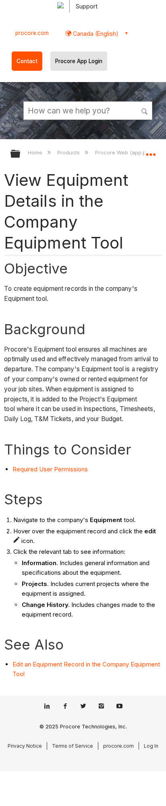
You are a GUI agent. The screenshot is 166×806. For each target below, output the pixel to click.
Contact (27, 61)
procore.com (32, 33)
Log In (151, 746)
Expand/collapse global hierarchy (20, 154)
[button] (145, 110)
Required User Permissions (50, 469)
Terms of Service (72, 746)
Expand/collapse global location (151, 151)
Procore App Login (78, 61)
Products (69, 152)
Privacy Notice (25, 746)
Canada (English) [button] (94, 33)
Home (36, 152)
